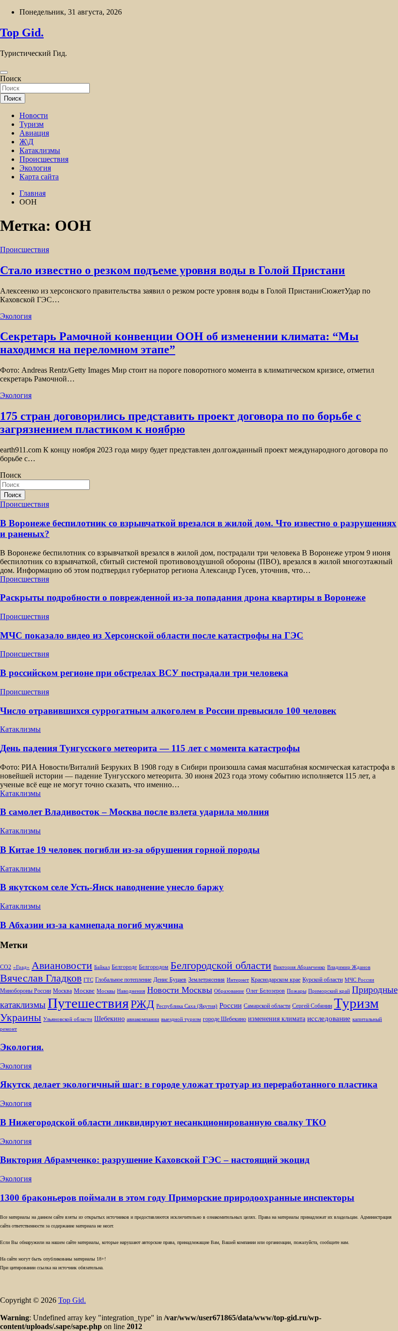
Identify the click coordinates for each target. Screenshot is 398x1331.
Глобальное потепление (123, 980)
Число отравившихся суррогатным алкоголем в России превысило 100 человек (168, 711)
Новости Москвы (179, 990)
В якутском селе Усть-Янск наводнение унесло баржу (112, 887)
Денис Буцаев (169, 980)
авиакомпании (143, 1019)
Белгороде (124, 967)
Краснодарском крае (275, 980)
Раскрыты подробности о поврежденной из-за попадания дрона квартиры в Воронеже (182, 597)
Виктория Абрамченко (299, 967)
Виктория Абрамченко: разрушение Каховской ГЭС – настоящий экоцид (155, 1160)
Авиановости (62, 965)
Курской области (322, 980)
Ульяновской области (67, 1019)
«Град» (21, 967)
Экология (35, 168)
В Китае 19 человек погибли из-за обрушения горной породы (130, 850)
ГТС (88, 980)
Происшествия (43, 159)
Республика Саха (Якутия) (186, 1006)
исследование (328, 1018)
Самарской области (267, 1006)
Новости (33, 115)
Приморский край (329, 991)
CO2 (5, 967)
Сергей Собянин (312, 1006)
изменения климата (276, 1018)
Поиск (10, 78)
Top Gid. (22, 32)
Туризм (31, 124)
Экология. (22, 1047)
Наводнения (131, 991)
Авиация (34, 133)
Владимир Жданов (348, 967)
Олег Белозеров (265, 990)
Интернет (238, 980)
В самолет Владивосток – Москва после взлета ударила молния (134, 812)
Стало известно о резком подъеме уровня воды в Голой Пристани (172, 270)
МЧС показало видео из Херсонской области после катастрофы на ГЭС (151, 635)
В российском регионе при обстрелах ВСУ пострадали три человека (144, 673)
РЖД (142, 1004)
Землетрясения (206, 980)
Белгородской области (220, 965)
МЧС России (359, 980)
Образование (229, 991)
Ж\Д (26, 142)
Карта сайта (39, 177)
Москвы (106, 991)
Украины (20, 1017)
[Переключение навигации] (4, 72)
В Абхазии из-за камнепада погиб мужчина (91, 925)
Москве (84, 990)
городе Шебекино (224, 1019)
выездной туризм (181, 1019)
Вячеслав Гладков (41, 978)
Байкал (102, 967)
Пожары (296, 991)
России (230, 1005)
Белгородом (153, 967)
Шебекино (109, 1018)
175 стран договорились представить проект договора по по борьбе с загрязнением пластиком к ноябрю (180, 422)
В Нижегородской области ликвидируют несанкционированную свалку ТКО (163, 1122)
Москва (62, 991)
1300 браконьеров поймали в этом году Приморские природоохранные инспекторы (177, 1198)
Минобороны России (25, 990)
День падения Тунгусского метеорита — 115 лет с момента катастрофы (150, 748)
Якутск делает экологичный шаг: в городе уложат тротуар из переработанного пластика (189, 1084)
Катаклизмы (39, 150)
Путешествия (88, 1003)
